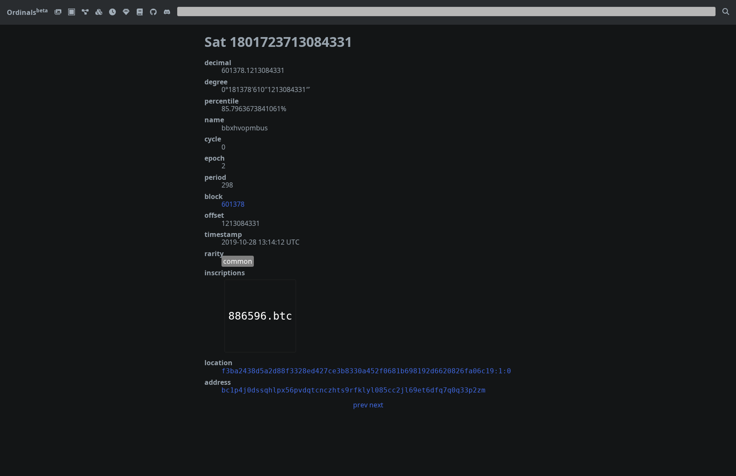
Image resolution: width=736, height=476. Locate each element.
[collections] (85, 13)
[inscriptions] (58, 13)
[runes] (71, 13)
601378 (232, 204)
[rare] (126, 13)
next (376, 405)
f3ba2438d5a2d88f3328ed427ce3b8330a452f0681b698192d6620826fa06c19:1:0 (366, 371)
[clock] (112, 13)
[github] (153, 13)
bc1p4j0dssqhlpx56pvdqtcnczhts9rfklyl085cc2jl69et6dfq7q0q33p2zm (353, 390)
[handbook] (139, 13)
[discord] (167, 13)
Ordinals (27, 12)
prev (360, 405)
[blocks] (98, 13)
